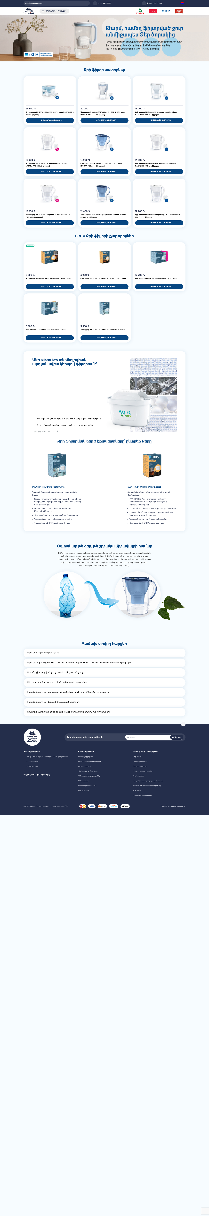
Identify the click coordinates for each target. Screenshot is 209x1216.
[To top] (183, 724)
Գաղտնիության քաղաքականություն (148, 781)
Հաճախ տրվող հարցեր (142, 771)
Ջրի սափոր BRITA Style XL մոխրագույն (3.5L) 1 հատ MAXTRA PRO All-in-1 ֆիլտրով (156, 113)
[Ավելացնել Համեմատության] (72, 83)
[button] (182, 3)
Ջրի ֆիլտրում (83, 790)
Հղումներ (137, 790)
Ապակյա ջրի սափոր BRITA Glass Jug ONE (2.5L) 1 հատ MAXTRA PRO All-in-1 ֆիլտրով (102, 113)
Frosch (140, 11)
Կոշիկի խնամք (84, 766)
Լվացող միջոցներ (85, 757)
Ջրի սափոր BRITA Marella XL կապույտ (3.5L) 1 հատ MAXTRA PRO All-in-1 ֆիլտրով (101, 165)
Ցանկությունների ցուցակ (167, 3)
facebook (25, 780)
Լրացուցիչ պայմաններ (142, 795)
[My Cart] (177, 3)
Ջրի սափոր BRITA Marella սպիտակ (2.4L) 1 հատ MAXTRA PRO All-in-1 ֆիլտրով (158, 216)
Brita (166, 11)
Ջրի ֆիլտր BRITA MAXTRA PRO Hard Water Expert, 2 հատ (48, 278)
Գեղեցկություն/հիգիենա (88, 771)
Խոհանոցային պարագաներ (89, 761)
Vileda (153, 11)
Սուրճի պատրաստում (87, 785)
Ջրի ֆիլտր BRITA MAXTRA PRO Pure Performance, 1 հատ (102, 329)
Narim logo (29, 11)
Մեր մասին (137, 757)
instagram (30, 780)
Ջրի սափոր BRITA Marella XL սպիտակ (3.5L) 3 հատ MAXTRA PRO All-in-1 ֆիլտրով (46, 165)
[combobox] (57, 3)
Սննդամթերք (83, 781)
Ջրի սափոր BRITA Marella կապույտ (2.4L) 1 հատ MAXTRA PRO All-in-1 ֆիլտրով (103, 216)
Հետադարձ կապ (140, 766)
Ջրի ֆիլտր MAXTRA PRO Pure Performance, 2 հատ (45, 329)
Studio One (180, 806)
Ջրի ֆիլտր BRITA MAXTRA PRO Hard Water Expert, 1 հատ (103, 278)
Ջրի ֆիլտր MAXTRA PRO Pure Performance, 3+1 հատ (156, 278)
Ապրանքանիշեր (139, 761)
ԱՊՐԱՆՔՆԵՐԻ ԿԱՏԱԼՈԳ (56, 11)
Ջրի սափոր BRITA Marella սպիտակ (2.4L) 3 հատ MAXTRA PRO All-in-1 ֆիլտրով (49, 216)
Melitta (179, 11)
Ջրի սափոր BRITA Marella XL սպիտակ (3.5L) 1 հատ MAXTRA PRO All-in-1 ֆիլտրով (155, 165)
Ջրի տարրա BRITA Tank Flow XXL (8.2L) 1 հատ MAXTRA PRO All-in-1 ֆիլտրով (50, 113)
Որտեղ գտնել (138, 776)
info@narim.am (32, 766)
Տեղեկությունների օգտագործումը (147, 785)
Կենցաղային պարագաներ (89, 776)
